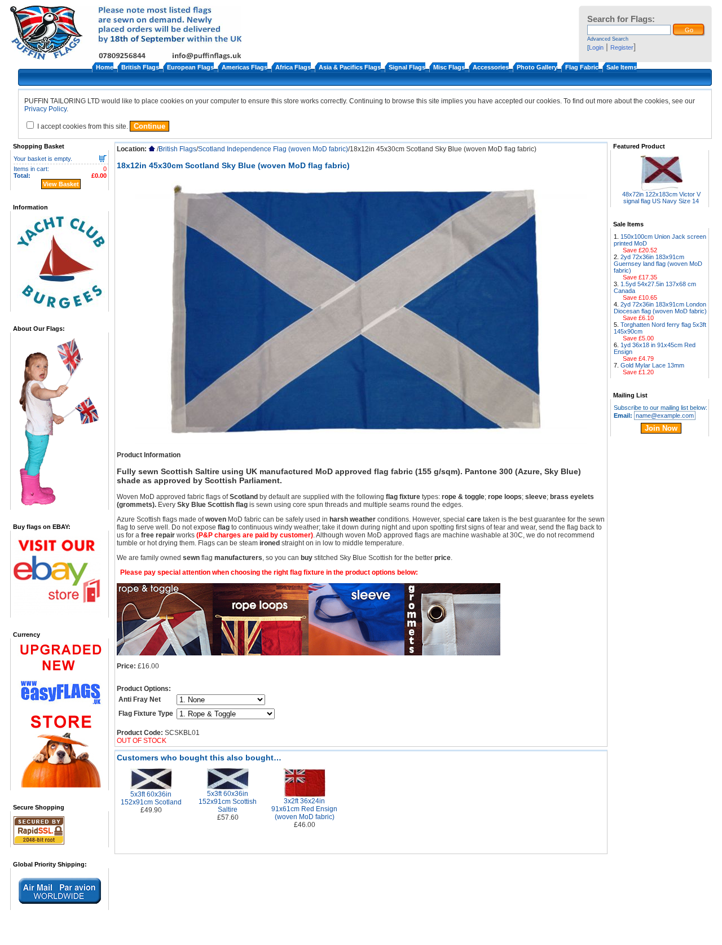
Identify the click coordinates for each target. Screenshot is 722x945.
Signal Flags (407, 67)
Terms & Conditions (145, 933)
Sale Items (621, 67)
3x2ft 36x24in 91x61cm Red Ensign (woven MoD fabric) (304, 809)
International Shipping (252, 933)
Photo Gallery (537, 67)
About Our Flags (331, 933)
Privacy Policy (45, 109)
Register (621, 47)
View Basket (61, 184)
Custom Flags (419, 933)
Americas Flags (244, 67)
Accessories (491, 67)
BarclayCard (377, 933)
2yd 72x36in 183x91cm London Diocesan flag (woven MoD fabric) (660, 307)
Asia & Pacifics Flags (350, 67)
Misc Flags (449, 67)
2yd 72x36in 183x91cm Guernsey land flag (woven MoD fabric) (658, 263)
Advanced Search (607, 39)
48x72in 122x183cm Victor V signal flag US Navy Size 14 (661, 197)
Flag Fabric (581, 67)
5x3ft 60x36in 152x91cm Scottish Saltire (228, 801)
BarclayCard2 (619, 933)
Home (104, 67)
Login (596, 47)
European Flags (190, 67)
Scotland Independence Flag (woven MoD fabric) (273, 149)
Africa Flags (293, 67)
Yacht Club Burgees (530, 933)
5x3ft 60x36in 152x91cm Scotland (151, 798)
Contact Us (578, 933)
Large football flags (470, 933)
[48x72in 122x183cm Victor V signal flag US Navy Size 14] (661, 188)
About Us (99, 933)
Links (295, 933)
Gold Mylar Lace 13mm (652, 365)
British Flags (140, 67)
